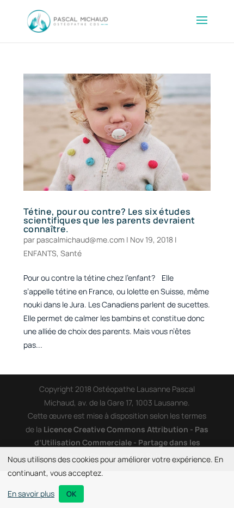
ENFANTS (40, 253)
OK (71, 494)
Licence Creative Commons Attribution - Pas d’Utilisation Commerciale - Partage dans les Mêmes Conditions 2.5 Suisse (121, 442)
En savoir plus (31, 493)
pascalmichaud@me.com (80, 239)
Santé (71, 253)
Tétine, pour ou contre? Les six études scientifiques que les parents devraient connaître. (109, 220)
